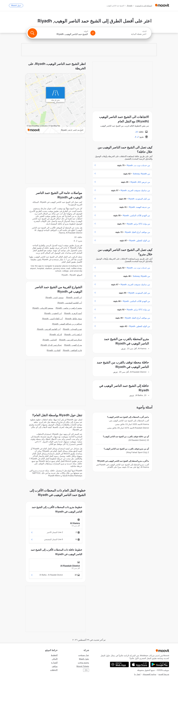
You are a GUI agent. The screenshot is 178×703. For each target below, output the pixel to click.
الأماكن (55, 659)
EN (86, 670)
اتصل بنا (137, 674)
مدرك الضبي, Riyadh (73, 345)
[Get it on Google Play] (159, 664)
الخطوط (54, 655)
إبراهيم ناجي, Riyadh (73, 334)
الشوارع (54, 662)
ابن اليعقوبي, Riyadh (53, 313)
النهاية (86, 31)
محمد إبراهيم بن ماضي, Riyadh (69, 308)
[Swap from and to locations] (92, 32)
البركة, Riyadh (56, 334)
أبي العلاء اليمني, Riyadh (52, 318)
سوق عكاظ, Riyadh (73, 318)
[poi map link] (55, 103)
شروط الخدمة (163, 674)
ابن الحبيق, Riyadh (74, 297)
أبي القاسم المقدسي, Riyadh (70, 303)
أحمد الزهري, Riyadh (73, 313)
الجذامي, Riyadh (50, 340)
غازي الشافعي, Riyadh (72, 350)
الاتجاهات (54, 670)
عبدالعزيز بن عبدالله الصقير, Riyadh (67, 324)
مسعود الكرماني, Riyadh (43, 308)
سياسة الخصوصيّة (149, 674)
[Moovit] (162, 5)
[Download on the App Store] (139, 664)
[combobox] (122, 34)
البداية (144, 31)
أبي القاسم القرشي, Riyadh (48, 329)
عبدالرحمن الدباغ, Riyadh (51, 345)
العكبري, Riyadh (53, 350)
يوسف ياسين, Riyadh (55, 297)
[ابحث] (32, 33)
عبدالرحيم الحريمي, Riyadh (70, 340)
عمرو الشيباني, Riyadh (72, 329)
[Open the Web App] (119, 664)
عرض (123, 348)
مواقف (55, 666)
